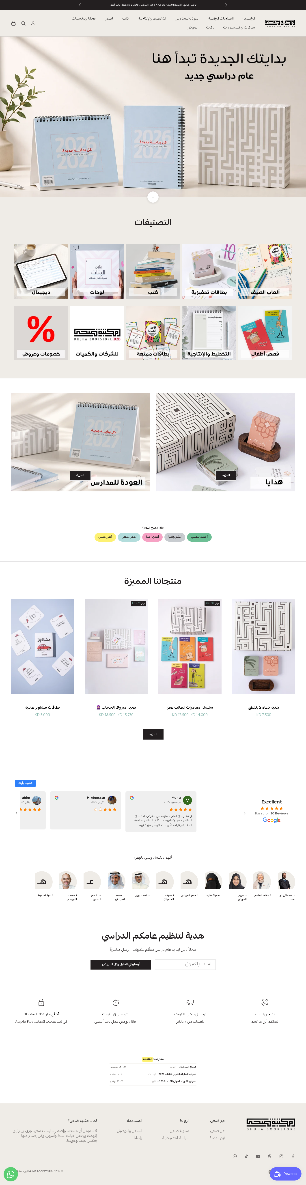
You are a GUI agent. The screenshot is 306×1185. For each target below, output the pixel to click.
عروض (192, 27)
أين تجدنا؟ (217, 1138)
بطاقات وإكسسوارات (239, 27)
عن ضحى (217, 1131)
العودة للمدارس (187, 19)
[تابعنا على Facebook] (293, 1156)
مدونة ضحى (179, 1131)
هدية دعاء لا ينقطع (263, 708)
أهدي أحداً (152, 537)
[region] (153, 117)
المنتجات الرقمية (221, 19)
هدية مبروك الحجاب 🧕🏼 (116, 708)
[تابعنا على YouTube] (258, 1156)
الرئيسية (249, 19)
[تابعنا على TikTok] (246, 1156)
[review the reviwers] (127, 798)
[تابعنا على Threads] (269, 1156)
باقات (210, 27)
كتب (126, 19)
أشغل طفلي (129, 537)
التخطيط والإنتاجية (152, 19)
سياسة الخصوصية (175, 1138)
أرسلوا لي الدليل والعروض (49, 1168)
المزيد (226, 475)
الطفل (109, 19)
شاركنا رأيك (25, 783)
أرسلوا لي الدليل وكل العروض (121, 964)
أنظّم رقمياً (174, 537)
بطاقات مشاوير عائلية (42, 708)
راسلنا (138, 1138)
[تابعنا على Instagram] (281, 1156)
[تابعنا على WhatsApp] (235, 1156)
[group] (153, 117)
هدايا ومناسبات (84, 19)
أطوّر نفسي (105, 537)
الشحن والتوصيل (129, 1131)
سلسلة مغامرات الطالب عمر (190, 708)
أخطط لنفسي (199, 537)
